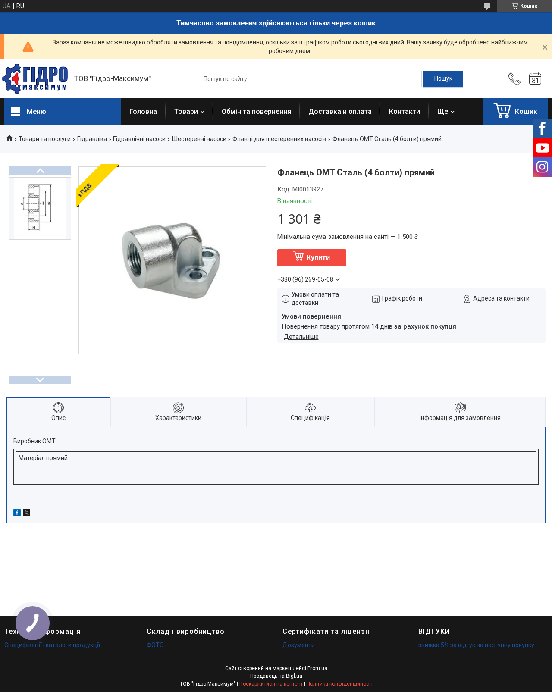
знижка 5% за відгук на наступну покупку (476, 645)
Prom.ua (317, 668)
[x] (26, 513)
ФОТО (155, 645)
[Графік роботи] (535, 79)
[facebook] (17, 513)
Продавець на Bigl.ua (276, 676)
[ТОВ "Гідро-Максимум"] (35, 79)
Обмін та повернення (256, 111)
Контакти (404, 111)
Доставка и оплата (340, 111)
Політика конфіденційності (340, 684)
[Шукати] (443, 79)
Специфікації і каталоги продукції (52, 645)
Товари (186, 111)
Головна (143, 111)
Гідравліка (92, 138)
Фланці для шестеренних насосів (279, 138)
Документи (298, 645)
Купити (318, 258)
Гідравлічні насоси (139, 138)
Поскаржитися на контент (271, 684)
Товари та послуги (45, 138)
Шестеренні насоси (199, 138)
